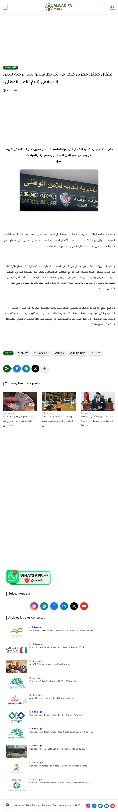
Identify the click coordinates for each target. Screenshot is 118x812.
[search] (112, 7)
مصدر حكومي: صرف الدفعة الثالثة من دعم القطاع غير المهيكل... (18, 421)
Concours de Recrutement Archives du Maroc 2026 (56, 648)
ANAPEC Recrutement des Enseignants (49, 664)
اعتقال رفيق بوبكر (41, 353)
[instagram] (34, 606)
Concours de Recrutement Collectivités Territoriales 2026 (60, 783)
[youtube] (84, 606)
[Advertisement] (59, 41)
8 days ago (37, 712)
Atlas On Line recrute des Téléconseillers (51, 698)
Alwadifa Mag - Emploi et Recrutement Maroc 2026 (53, 805)
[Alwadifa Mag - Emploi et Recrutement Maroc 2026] (59, 7)
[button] (17, 368)
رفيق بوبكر (59, 353)
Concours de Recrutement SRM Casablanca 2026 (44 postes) (61, 732)
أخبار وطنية (10, 67)
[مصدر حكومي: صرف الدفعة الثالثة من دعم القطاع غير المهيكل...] (20, 401)
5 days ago (37, 746)
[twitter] (74, 606)
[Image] (16, 632)
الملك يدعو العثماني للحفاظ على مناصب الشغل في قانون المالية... (97, 421)
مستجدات (95, 353)
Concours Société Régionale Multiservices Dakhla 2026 (58, 766)
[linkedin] (64, 606)
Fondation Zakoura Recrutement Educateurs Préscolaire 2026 (62, 631)
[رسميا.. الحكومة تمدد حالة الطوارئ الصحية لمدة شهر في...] (59, 401)
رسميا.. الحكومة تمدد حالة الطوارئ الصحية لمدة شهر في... (57, 421)
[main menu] (5, 7)
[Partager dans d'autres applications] (44, 368)
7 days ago (37, 780)
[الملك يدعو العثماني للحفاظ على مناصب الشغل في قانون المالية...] (98, 401)
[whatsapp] (44, 606)
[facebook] (54, 606)
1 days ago (37, 661)
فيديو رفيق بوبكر (78, 353)
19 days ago (37, 644)
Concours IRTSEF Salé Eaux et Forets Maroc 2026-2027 (58, 749)
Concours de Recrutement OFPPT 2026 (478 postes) (57, 715)
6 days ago (37, 627)
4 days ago (37, 729)
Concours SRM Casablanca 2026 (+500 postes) (53, 681)
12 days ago (37, 695)
